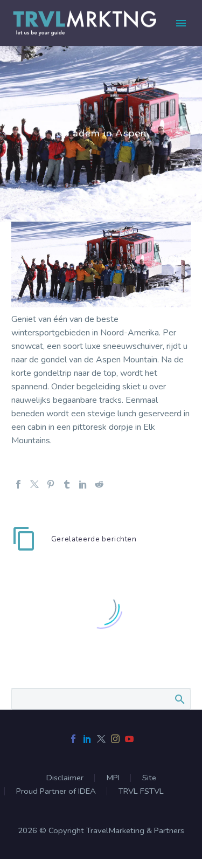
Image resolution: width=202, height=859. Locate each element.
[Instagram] (115, 738)
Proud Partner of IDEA (56, 791)
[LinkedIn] (83, 484)
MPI (113, 778)
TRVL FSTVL (141, 791)
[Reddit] (99, 484)
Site (149, 778)
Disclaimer (64, 778)
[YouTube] (129, 738)
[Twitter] (34, 484)
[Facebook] (18, 484)
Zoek (179, 699)
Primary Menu (181, 23)
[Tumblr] (66, 484)
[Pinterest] (50, 484)
